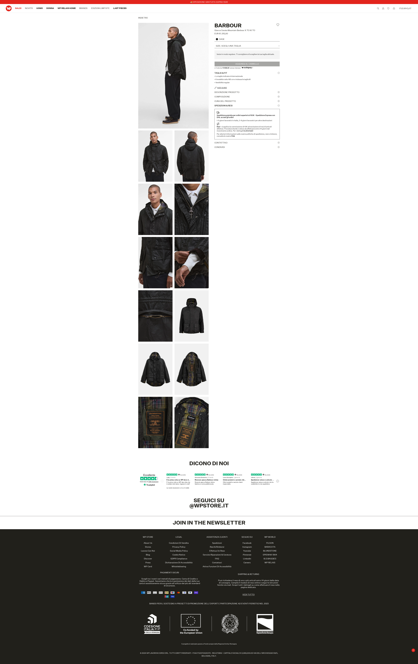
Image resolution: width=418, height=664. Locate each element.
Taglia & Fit (220, 73)
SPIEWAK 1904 (270, 555)
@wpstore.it (209, 505)
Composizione (222, 97)
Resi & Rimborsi (217, 547)
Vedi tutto (248, 594)
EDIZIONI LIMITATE (100, 8)
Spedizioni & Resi (223, 105)
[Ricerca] (378, 8)
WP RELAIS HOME (67, 8)
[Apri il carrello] (394, 8)
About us (148, 543)
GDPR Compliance (178, 559)
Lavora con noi (148, 551)
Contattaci (220, 143)
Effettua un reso (217, 551)
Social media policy (179, 551)
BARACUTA (270, 547)
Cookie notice (178, 555)
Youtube (247, 551)
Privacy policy (178, 547)
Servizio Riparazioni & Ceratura (217, 555)
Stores (148, 547)
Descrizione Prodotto (226, 92)
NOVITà (29, 8)
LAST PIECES (119, 8)
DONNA (50, 8)
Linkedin (247, 559)
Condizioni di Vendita (179, 543)
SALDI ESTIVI (210, 2)
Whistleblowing (179, 566)
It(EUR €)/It (405, 8)
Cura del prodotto (225, 101)
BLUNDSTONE (270, 551)
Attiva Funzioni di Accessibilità (217, 566)
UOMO (39, 8)
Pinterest (247, 555)
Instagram (247, 547)
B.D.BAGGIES (270, 559)
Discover (148, 559)
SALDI (18, 8)
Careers (247, 563)
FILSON (270, 543)
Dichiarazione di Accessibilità (178, 563)
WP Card (148, 566)
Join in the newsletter (209, 522)
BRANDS (83, 8)
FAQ (217, 559)
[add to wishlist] (278, 24)
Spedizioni (217, 543)
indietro (143, 18)
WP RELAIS (270, 563)
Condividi (219, 147)
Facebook (247, 543)
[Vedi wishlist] (388, 8)
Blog (148, 555)
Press (148, 563)
